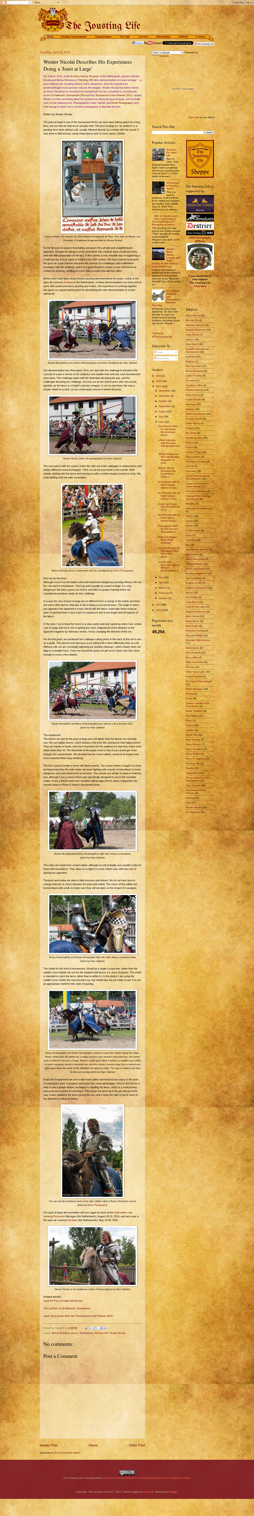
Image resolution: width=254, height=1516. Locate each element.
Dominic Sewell (194, 418)
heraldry (190, 503)
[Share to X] (98, 1328)
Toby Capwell (193, 785)
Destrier (190, 409)
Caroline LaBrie (194, 385)
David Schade (193, 399)
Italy (188, 544)
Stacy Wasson (193, 744)
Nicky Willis (192, 657)
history (189, 516)
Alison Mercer (193, 315)
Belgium (190, 361)
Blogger (173, 1491)
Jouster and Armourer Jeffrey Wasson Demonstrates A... (169, 566)
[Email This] (91, 1328)
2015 (159, 381)
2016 (159, 375)
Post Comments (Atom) (67, 1452)
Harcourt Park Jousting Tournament (198, 497)
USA (188, 802)
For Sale (125, 36)
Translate (164, 55)
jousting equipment (196, 573)
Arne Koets (192, 344)
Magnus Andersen (196, 611)
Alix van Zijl (192, 320)
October (163, 401)
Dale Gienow (193, 394)
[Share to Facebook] (101, 1328)
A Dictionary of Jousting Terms (172, 185)
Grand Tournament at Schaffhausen (197, 477)
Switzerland (192, 773)
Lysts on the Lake (195, 606)
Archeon (68, 282)
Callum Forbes (194, 375)
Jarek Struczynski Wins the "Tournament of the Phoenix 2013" (78, 1316)
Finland (190, 442)
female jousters (194, 437)
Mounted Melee (194, 635)
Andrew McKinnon (196, 329)
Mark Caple (192, 626)
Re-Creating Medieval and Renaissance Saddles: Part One (166, 298)
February (164, 592)
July (161, 416)
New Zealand (193, 652)
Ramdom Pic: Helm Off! (171, 152)
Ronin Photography (122, 103)
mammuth (148, 1491)
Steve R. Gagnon (195, 758)
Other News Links (195, 671)
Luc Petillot (192, 597)
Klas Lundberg (194, 578)
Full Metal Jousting (196, 461)
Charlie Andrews (195, 390)
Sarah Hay (191, 734)
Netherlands (86, 1333)
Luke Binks (192, 602)
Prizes (189, 698)
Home (50, 36)
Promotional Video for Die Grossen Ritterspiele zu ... (168, 529)
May (161, 577)
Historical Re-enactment (199, 508)
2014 (159, 386)
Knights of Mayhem (196, 587)
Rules (189, 720)
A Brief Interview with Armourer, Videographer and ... (169, 444)
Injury (189, 535)
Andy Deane (192, 334)
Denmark (191, 404)
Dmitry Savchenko (196, 413)
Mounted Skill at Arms (197, 640)
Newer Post (49, 1445)
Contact (200, 36)
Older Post (137, 1445)
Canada (190, 380)
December (165, 390)
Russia (189, 725)
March (162, 587)
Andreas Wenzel (195, 325)
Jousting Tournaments (73, 36)
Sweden (190, 768)
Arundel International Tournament (197, 350)
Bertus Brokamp (61, 1333)
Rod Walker (192, 715)
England (190, 428)
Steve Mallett (193, 753)
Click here (194, 117)
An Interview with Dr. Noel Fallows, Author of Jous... (169, 484)
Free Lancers (193, 456)
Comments (162, 358)
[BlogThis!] (95, 1328)
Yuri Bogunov (193, 812)
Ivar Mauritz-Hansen (197, 549)
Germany (191, 471)
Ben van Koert (193, 366)
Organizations (103, 36)
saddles (190, 730)
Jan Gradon (192, 554)
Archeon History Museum (84, 76)
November (165, 395)
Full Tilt (190, 466)
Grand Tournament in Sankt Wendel (197, 485)
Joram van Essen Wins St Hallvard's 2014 (169, 507)
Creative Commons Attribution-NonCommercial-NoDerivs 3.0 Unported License (147, 1478)
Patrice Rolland (194, 676)
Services (143, 36)
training (190, 797)
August (163, 411)
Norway (190, 667)
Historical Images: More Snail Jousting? (168, 540)
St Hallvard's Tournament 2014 (68, 95)
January (163, 598)
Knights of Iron (194, 582)
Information (163, 36)
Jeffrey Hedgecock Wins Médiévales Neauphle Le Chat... (168, 458)
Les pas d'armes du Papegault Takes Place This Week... (169, 552)
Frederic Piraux (194, 452)
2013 (159, 604)
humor (189, 525)
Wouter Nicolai (117, 1333)
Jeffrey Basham (194, 563)
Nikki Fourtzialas (195, 662)
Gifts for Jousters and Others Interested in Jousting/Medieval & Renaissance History (164, 220)
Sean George (193, 739)
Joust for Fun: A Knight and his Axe (63, 1300)
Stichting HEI (85, 80)
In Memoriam (193, 530)
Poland (189, 693)
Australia (190, 356)
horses (189, 521)
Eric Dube (191, 432)
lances (74, 1333)
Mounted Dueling (195, 630)
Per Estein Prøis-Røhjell (199, 681)
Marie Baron (192, 621)
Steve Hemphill (194, 749)
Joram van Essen (195, 568)
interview (190, 540)
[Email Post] (85, 1328)
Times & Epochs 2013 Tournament (198, 779)
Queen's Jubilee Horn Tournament (197, 705)
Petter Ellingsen (194, 689)
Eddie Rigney (193, 423)
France (190, 447)
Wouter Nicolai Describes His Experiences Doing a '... (167, 472)
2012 (159, 610)
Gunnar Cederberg (196, 491)
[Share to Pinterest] (105, 1328)
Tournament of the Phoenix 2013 (113, 95)
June (162, 421)
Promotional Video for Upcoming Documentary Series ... (168, 430)
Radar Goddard (194, 710)
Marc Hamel (192, 616)
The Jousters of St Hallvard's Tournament (66, 1308)
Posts (159, 352)
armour (190, 339)
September (165, 406)
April (161, 582)
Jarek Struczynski (195, 559)
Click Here (200, 286)
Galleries (183, 36)
